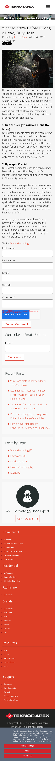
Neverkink (7, 620)
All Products (8, 539)
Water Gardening (19, 243)
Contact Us (8, 684)
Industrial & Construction (13, 551)
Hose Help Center (10, 688)
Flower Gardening (21, 467)
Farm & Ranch (9, 547)
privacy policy (35, 733)
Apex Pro (7, 628)
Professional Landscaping (13, 543)
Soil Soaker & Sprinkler (12, 581)
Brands (7, 601)
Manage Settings (27, 746)
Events (15, 472)
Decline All (27, 756)
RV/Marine (10, 587)
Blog (5, 650)
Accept (27, 751)
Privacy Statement (11, 696)
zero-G (6, 617)
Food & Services (9, 559)
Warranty (7, 692)
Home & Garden (10, 577)
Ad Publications (9, 658)
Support (8, 677)
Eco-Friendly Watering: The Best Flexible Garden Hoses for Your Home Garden (27, 394)
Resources (10, 643)
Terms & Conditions (11, 700)
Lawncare (18, 456)
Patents (6, 666)
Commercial (11, 532)
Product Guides (9, 662)
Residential (10, 566)
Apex (5, 632)
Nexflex (6, 624)
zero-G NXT (8, 613)
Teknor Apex (20, 37)
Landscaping (19, 461)
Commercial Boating (11, 555)
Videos (6, 654)
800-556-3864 (38, 727)
